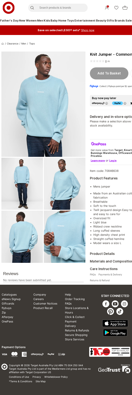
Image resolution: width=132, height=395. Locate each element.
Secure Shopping (76, 335)
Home (62, 20)
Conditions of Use (19, 376)
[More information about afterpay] (106, 103)
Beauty (101, 20)
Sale (128, 20)
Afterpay (7, 317)
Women (31, 20)
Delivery (70, 326)
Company (39, 294)
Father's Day (9, 20)
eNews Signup (11, 299)
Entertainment (85, 20)
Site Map (41, 381)
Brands (120, 20)
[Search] (32, 8)
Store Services (74, 339)
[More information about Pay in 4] (125, 103)
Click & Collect (75, 317)
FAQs (68, 303)
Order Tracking (75, 299)
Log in (113, 160)
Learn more (98, 160)
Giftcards (8, 303)
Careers (38, 299)
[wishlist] (116, 7)
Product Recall (43, 308)
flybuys (6, 308)
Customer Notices (45, 303)
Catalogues (9, 294)
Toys (70, 20)
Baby (54, 20)
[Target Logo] (8, 8)
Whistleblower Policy (56, 376)
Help (68, 294)
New (22, 20)
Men (40, 20)
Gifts (110, 20)
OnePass (7, 321)
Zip (4, 312)
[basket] (125, 7)
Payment (70, 321)
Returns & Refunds (77, 330)
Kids (47, 20)
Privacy (36, 376)
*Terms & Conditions (20, 381)
